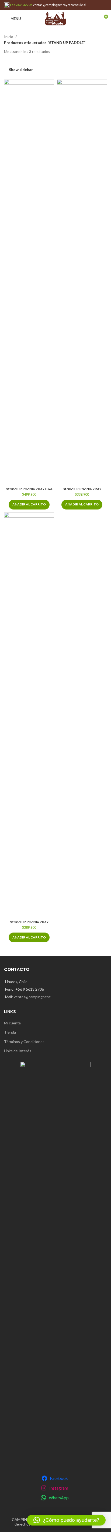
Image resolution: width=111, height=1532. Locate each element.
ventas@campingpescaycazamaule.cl (59, 5)
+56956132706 (20, 5)
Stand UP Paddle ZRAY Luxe (29, 489)
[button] (29, 504)
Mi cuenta (12, 1023)
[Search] (94, 18)
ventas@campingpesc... (33, 996)
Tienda (10, 1032)
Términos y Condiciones (24, 1041)
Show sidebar (21, 70)
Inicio (9, 36)
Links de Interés (17, 1050)
